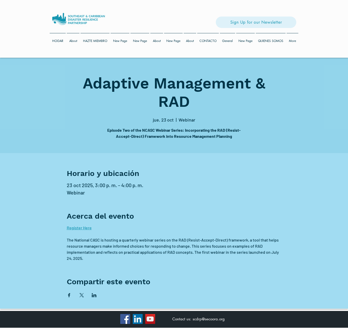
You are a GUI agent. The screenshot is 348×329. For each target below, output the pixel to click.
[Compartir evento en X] (81, 295)
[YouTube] (150, 319)
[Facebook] (125, 319)
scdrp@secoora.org (209, 319)
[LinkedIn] (138, 319)
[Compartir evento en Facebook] (69, 295)
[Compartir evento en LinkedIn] (94, 295)
